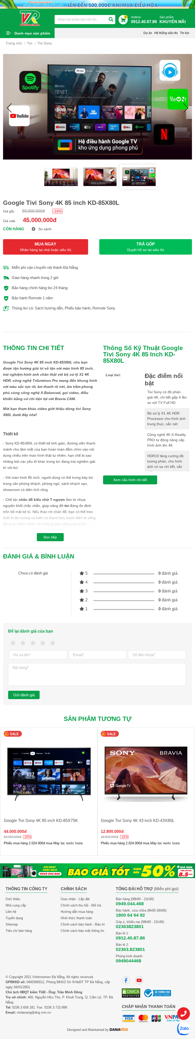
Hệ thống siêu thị (166, 33)
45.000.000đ (40, 220)
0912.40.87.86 (130, 938)
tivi (66, 506)
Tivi (29, 43)
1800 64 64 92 (130, 915)
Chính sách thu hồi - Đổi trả (81, 905)
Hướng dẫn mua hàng (77, 912)
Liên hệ (11, 912)
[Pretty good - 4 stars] (43, 643)
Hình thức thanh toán (76, 918)
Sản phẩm (172, 19)
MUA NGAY (45, 247)
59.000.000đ (33, 211)
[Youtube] (139, 980)
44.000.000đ (15, 831)
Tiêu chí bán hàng (19, 931)
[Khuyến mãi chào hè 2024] (97, 4)
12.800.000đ (112, 831)
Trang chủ (14, 43)
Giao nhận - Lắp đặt (75, 899)
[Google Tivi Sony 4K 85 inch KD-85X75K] (49, 773)
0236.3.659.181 (23, 1007)
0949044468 (128, 960)
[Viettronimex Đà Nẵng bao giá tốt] (97, 870)
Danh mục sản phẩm (32, 33)
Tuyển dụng (14, 918)
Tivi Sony (44, 43)
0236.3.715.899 (55, 1007)
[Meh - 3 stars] (33, 643)
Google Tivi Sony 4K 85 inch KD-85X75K (41, 820)
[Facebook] (126, 980)
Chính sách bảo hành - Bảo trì (83, 924)
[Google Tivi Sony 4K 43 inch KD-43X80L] (146, 773)
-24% (57, 211)
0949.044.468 (130, 903)
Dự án (147, 33)
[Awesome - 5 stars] (53, 643)
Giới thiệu (13, 899)
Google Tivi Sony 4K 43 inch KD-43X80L (137, 820)
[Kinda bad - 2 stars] (23, 643)
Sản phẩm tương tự (98, 718)
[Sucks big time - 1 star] (13, 643)
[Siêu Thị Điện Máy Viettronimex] (30, 18)
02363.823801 (130, 949)
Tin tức (184, 33)
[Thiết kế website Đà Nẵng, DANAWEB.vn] (119, 1030)
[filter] (111, 19)
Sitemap (12, 924)
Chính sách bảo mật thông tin (82, 931)
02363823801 (130, 926)
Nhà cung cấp (16, 905)
